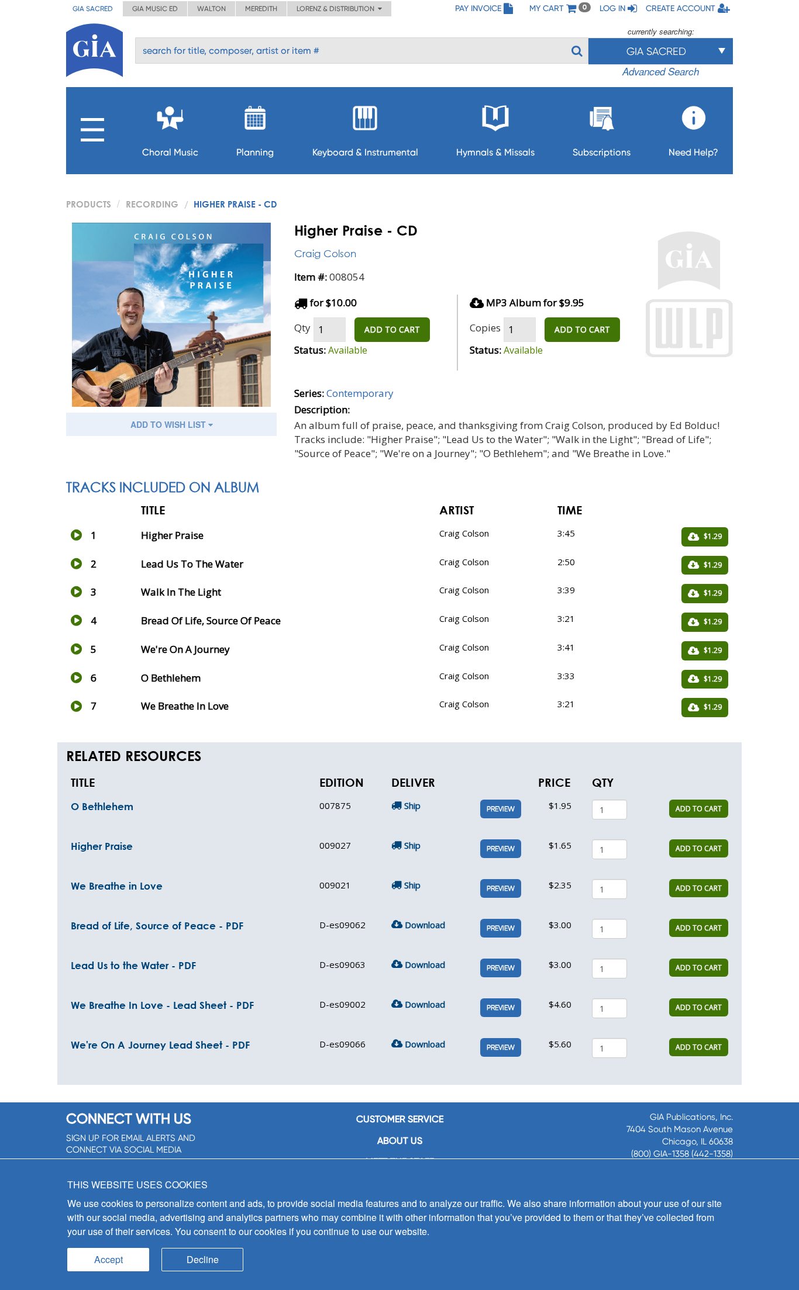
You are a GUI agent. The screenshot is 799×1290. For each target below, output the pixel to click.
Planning (255, 152)
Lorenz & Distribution (337, 9)
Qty (302, 327)
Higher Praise (102, 846)
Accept (108, 1259)
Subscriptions (602, 152)
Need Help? (693, 152)
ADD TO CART (392, 329)
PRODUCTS (88, 204)
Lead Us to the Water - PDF (133, 965)
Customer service (399, 1119)
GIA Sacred (93, 9)
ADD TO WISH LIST (169, 424)
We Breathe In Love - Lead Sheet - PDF (162, 1005)
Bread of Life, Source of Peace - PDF (157, 925)
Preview (501, 809)
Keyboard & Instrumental (365, 152)
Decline (203, 1259)
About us (399, 1140)
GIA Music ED (155, 9)
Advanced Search (660, 71)
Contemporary (360, 393)
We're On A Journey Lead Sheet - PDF (160, 1044)
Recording (152, 204)
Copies (485, 327)
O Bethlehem (102, 806)
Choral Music (170, 152)
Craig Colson (325, 253)
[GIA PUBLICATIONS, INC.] (94, 48)
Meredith (261, 9)
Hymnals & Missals (495, 152)
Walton (211, 9)
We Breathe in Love (117, 885)
